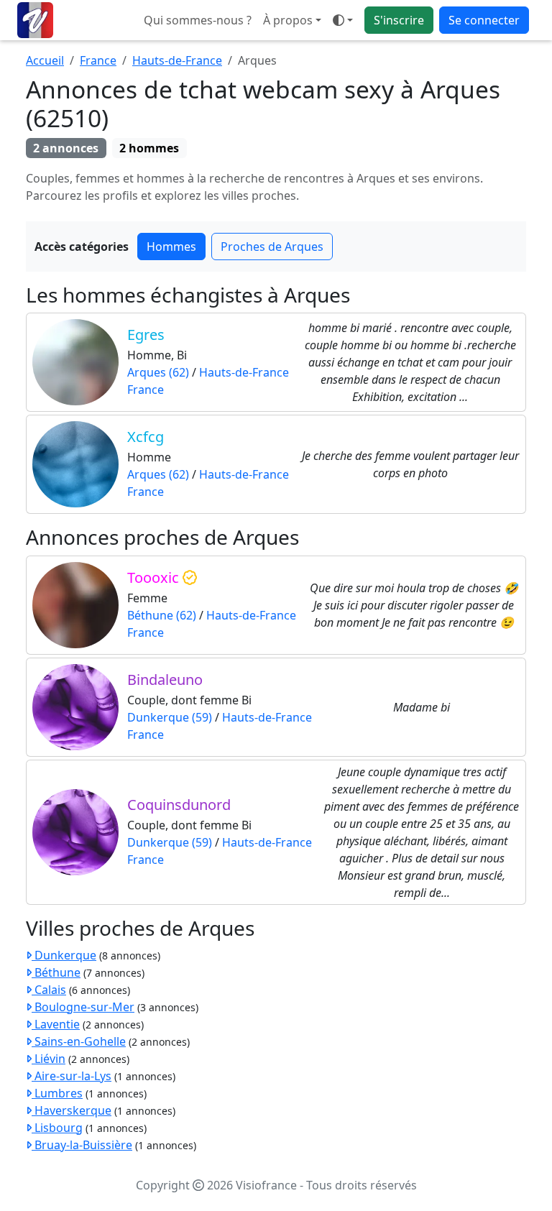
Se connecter (484, 20)
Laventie (56, 1024)
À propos (288, 20)
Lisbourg (57, 1128)
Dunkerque (64, 955)
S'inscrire (399, 20)
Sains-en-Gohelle (79, 1041)
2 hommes (149, 148)
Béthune (56, 972)
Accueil (45, 60)
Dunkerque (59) (169, 717)
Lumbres (57, 1093)
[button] (343, 20)
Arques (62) (158, 372)
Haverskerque (71, 1110)
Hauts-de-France (177, 60)
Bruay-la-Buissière (82, 1145)
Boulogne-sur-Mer (83, 1007)
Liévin (48, 1059)
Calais (49, 990)
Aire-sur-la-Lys (71, 1076)
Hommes (171, 246)
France (98, 60)
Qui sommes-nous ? (198, 20)
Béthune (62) (161, 615)
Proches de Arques (272, 246)
